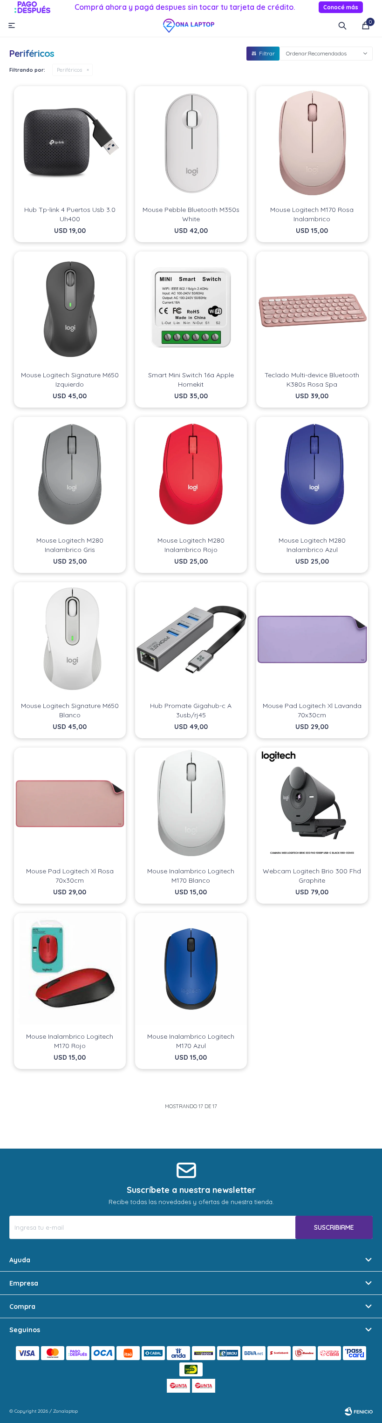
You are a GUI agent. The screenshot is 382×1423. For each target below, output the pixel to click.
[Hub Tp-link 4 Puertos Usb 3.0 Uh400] (70, 142)
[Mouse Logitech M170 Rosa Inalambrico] (312, 142)
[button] (342, 25)
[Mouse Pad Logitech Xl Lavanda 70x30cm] (312, 638)
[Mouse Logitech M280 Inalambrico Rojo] (191, 473)
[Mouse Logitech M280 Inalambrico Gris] (70, 473)
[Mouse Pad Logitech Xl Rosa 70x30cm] (70, 803)
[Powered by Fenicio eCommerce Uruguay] (359, 1411)
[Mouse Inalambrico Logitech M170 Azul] (191, 969)
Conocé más (340, 7)
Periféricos (69, 70)
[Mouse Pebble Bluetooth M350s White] (191, 142)
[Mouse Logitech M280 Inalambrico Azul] (312, 473)
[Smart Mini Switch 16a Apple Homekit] (191, 307)
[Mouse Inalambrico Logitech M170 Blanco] (191, 803)
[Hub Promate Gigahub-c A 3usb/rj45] (191, 638)
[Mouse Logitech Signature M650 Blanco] (70, 638)
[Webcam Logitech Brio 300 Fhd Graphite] (312, 803)
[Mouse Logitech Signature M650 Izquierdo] (70, 307)
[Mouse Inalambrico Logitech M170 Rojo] (70, 969)
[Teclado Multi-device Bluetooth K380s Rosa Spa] (312, 307)
